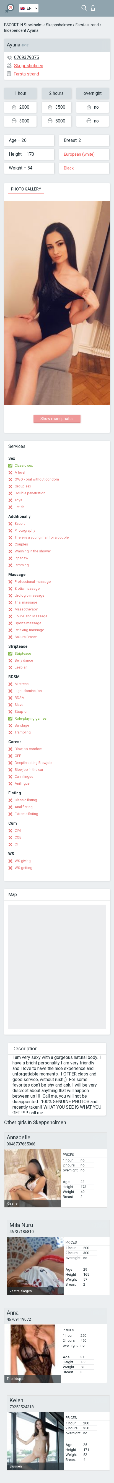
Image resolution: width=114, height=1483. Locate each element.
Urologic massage (29, 595)
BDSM (20, 698)
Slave (19, 705)
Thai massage (26, 602)
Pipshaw (21, 558)
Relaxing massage (29, 630)
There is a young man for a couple (42, 537)
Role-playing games (30, 718)
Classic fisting (26, 800)
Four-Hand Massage (31, 616)
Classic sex (24, 465)
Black (69, 168)
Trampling (23, 732)
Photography (25, 530)
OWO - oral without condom (37, 479)
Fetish (19, 507)
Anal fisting (24, 807)
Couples (21, 544)
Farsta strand (87, 25)
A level (20, 472)
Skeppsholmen (59, 25)
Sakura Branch (26, 637)
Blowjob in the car (29, 769)
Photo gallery (26, 189)
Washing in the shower (33, 551)
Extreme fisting (26, 814)
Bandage (22, 725)
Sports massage (28, 623)
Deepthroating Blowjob (33, 763)
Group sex (23, 486)
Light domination (28, 691)
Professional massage (33, 581)
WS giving (23, 861)
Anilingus (22, 783)
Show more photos (57, 418)
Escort (20, 523)
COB (18, 837)
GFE (18, 756)
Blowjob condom (28, 749)
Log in (94, 6)
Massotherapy (26, 609)
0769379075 (26, 57)
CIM (18, 830)
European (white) (79, 154)
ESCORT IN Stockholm (23, 25)
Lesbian (21, 667)
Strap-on (21, 711)
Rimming (22, 565)
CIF (17, 844)
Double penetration (30, 493)
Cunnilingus (24, 776)
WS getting (23, 868)
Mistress (21, 684)
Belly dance (24, 660)
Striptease (23, 653)
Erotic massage (27, 588)
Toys (18, 500)
